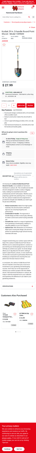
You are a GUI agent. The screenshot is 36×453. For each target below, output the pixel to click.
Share (33, 27)
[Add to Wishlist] (4, 44)
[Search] (29, 16)
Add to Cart (21, 105)
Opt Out (19, 449)
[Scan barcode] (33, 17)
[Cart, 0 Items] (32, 8)
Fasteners (7, 22)
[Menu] (3, 7)
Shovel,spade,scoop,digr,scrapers (21, 22)
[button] (18, 176)
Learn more (13, 165)
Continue (7, 449)
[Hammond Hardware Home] (18, 8)
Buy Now (30, 105)
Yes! (32, 133)
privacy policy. (7, 438)
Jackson (5, 41)
